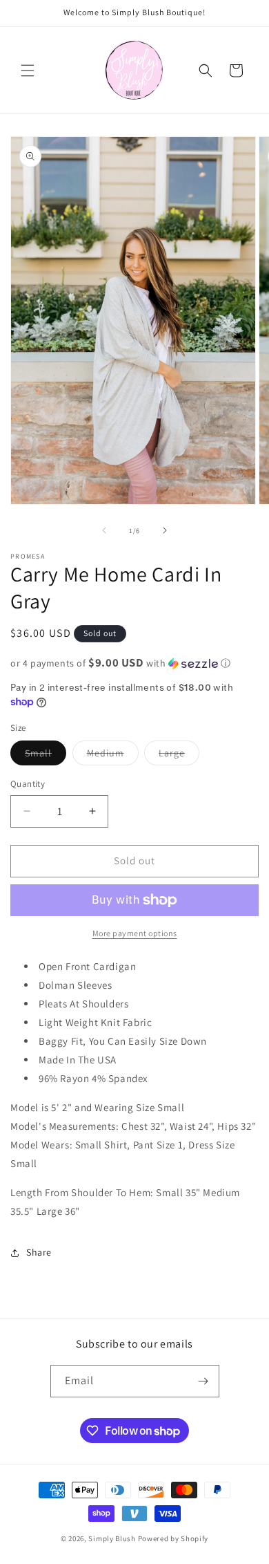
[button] (27, 70)
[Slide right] (165, 530)
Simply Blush (111, 1538)
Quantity (27, 784)
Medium (113, 755)
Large (179, 755)
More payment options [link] (134, 933)
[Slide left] (104, 530)
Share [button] (39, 1252)
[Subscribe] (203, 1381)
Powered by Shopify (173, 1538)
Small (45, 755)
